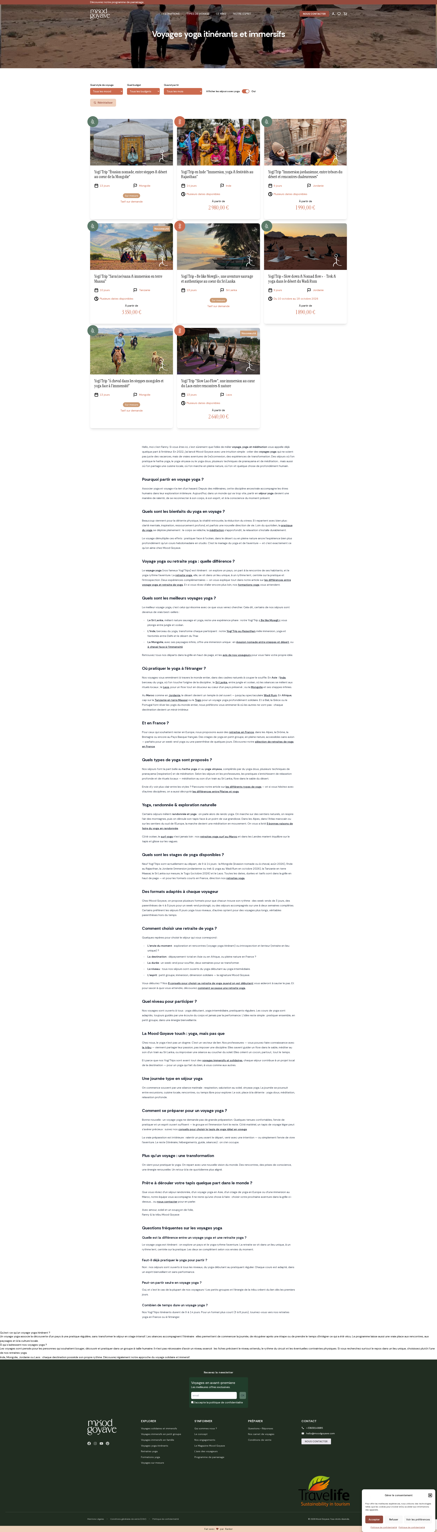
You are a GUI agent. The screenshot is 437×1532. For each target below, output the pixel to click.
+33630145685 (314, 1427)
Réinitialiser (105, 102)
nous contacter (167, 1201)
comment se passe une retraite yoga (221, 988)
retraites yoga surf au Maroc (218, 836)
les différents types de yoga (243, 787)
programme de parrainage (128, 2)
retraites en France (241, 732)
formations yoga (248, 585)
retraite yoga (183, 575)
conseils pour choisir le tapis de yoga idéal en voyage (212, 1129)
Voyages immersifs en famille (157, 1439)
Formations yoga (150, 1457)
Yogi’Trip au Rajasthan (241, 631)
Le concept (201, 1434)
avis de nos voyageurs (237, 655)
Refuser (393, 1519)
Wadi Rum (270, 695)
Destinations (170, 14)
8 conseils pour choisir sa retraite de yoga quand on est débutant (210, 983)
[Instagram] (95, 1443)
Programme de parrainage (209, 1457)
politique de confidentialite (226, 1402)
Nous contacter (314, 13)
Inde (283, 677)
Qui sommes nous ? (205, 1428)
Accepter (374, 1519)
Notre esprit (242, 14)
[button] (430, 1495)
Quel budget (134, 84)
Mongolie (257, 687)
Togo (198, 700)
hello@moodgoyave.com (320, 1433)
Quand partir (171, 84)
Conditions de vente (259, 1439)
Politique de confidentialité (384, 1527)
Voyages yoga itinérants (154, 1445)
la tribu (146, 1047)
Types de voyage (198, 14)
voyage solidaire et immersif (172, 1357)
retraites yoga (235, 878)
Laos (166, 687)
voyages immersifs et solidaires (222, 1060)
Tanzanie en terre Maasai (171, 700)
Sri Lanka (221, 682)
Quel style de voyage (102, 84)
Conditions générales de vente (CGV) (128, 1519)
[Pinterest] (107, 1443)
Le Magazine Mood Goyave (209, 1445)
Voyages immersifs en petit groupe (161, 1434)
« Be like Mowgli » (269, 620)
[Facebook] (89, 1443)
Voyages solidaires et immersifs (159, 1428)
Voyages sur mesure (152, 1462)
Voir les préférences (418, 1519)
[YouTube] (101, 1443)
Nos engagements (204, 1439)
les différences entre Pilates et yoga (215, 791)
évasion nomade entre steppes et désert (262, 642)
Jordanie (174, 695)
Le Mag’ (221, 14)
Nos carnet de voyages (261, 1434)
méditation (216, 530)
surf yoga (167, 836)
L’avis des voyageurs (206, 1451)
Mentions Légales (95, 1519)
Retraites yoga (149, 1451)
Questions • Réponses (260, 1428)
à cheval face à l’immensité (165, 647)
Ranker (229, 1528)
